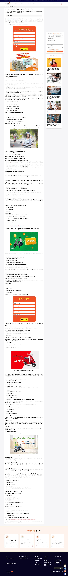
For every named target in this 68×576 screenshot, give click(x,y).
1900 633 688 (58, 559)
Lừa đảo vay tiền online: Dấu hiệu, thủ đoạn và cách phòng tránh (53, 125)
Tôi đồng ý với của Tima (24, 46)
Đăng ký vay (24, 49)
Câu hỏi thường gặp (47, 562)
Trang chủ (5, 6)
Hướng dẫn (46, 560)
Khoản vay (23, 3)
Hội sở (7, 556)
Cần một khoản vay (38, 558)
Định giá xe (47, 3)
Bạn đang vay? (55, 33)
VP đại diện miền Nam (10, 558)
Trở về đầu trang (58, 568)
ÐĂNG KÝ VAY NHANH (24, 28)
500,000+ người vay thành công (24, 29)
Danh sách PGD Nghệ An (23, 558)
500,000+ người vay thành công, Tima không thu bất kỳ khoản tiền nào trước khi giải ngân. (55, 36)
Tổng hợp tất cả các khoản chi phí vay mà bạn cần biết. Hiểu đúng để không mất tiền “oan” (54, 97)
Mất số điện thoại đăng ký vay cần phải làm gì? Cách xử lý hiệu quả (53, 111)
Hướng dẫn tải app (55, 0)
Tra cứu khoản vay (38, 564)
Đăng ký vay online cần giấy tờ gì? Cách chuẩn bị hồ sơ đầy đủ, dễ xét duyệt (53, 69)
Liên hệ (57, 4)
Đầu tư (29, 3)
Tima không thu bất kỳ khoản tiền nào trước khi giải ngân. (24, 30)
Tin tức (41, 3)
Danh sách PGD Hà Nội (10, 561)
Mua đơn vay (37, 560)
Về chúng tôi (16, 3)
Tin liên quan (53, 55)
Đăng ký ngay (10, 545)
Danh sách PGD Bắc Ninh (23, 556)
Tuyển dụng (35, 3)
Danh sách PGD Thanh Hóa (23, 561)
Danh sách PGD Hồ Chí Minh (11, 563)
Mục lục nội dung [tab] (10, 15)
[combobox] (24, 39)
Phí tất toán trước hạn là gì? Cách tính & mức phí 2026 (53, 83)
